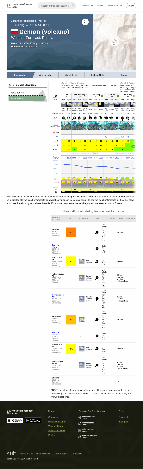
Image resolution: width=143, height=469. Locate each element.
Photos (100, 5)
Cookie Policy (61, 453)
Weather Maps (55, 426)
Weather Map (45, 75)
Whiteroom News (56, 430)
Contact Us (76, 453)
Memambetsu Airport (58, 296)
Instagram (123, 421)
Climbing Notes (97, 75)
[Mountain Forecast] (20, 5)
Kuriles (42, 20)
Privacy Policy (43, 453)
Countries (53, 417)
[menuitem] (20, 75)
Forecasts (86, 5)
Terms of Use (26, 453)
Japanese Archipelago (23, 20)
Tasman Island (55, 246)
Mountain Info (71, 75)
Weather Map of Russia (110, 203)
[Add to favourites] (85, 22)
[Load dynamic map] (114, 42)
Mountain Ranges (57, 421)
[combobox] (57, 5)
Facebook (123, 417)
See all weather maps (55, 125)
